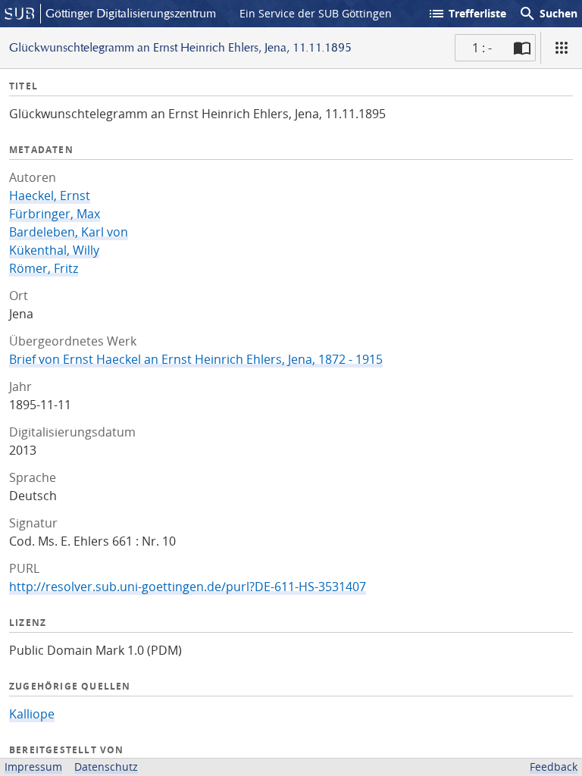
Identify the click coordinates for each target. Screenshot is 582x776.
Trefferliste (466, 14)
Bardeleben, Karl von (68, 232)
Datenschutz (106, 766)
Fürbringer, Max (54, 213)
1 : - (482, 47)
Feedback (553, 766)
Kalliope (32, 714)
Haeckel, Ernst (49, 195)
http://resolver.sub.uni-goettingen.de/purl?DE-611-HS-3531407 (187, 586)
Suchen (547, 14)
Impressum (33, 766)
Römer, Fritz (43, 268)
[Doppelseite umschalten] (522, 47)
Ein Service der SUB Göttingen (315, 13)
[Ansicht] (561, 48)
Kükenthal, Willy (54, 250)
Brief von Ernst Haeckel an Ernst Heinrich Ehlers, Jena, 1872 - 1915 (196, 359)
